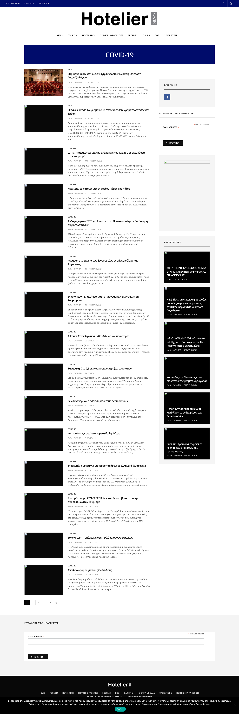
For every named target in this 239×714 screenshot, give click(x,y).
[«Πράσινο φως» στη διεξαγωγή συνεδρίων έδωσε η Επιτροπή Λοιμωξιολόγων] (43, 82)
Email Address (171, 127)
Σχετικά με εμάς (147, 693)
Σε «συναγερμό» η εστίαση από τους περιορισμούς (98, 401)
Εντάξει (120, 709)
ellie (169, 279)
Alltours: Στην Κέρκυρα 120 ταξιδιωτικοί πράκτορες (98, 336)
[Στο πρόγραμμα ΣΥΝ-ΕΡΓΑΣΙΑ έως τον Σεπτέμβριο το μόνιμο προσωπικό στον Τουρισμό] (43, 506)
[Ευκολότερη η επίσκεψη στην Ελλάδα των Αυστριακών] (43, 545)
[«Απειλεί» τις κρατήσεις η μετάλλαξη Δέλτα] (43, 439)
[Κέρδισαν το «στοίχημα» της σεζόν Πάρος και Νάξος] (43, 196)
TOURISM (72, 35)
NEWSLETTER (171, 35)
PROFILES (133, 35)
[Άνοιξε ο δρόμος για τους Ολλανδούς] (43, 580)
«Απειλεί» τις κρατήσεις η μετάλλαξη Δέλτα (94, 433)
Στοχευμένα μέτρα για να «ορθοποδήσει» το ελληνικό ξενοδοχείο (107, 465)
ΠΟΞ (157, 35)
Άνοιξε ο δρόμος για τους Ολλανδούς (90, 570)
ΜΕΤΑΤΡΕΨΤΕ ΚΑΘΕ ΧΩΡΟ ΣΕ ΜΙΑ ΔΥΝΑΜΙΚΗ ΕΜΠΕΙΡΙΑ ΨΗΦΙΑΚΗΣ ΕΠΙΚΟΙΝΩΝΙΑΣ (186, 271)
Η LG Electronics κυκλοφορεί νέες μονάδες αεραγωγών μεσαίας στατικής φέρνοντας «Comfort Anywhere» (186, 305)
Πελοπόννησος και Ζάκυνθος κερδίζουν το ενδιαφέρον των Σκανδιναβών (184, 412)
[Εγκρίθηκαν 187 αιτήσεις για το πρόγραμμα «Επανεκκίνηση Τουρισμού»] (43, 304)
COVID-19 (72, 148)
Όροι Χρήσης (165, 693)
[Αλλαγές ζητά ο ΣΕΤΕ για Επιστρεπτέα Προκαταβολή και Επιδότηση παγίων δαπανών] (43, 229)
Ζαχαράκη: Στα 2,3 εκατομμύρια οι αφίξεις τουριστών (100, 368)
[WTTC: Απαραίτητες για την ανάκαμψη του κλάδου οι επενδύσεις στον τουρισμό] (43, 161)
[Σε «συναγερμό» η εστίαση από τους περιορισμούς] (43, 409)
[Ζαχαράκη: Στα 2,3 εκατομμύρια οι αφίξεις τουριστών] (43, 377)
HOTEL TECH (88, 35)
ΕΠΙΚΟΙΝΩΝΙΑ (43, 3)
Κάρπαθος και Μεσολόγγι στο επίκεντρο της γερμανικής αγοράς (187, 379)
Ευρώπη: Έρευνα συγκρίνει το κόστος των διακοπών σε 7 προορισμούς (184, 447)
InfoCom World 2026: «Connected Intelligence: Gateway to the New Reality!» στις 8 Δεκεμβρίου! (186, 342)
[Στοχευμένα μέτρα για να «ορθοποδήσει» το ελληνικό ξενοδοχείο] (43, 473)
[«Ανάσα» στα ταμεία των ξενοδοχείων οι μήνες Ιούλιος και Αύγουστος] (43, 269)
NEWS (60, 35)
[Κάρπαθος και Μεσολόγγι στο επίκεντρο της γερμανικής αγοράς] (187, 373)
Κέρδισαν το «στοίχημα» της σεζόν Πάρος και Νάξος (99, 188)
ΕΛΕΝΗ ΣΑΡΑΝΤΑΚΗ (75, 82)
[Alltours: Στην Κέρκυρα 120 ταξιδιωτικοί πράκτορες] (43, 344)
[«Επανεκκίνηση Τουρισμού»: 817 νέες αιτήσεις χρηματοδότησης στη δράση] (43, 118)
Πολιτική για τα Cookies (187, 693)
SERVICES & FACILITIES (111, 35)
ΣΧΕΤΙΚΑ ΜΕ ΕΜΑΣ (12, 3)
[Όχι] (235, 705)
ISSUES (146, 35)
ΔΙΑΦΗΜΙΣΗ (29, 3)
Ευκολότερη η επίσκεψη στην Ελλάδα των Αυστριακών (100, 537)
